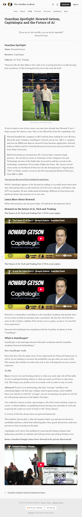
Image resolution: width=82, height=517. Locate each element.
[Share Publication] (57, 4)
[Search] (53, 4)
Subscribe (65, 4)
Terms (49, 503)
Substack (31, 513)
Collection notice (57, 503)
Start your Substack (36, 508)
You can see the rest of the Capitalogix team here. (27, 179)
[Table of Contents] (2, 258)
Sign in (75, 4)
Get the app (51, 508)
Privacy (43, 503)
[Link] (1, 45)
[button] (15, 11)
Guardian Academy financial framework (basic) (27, 492)
